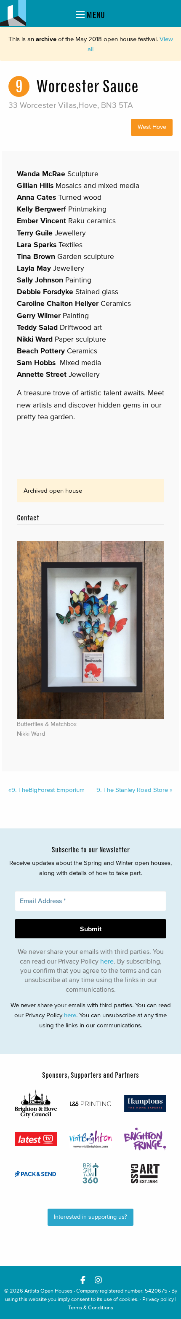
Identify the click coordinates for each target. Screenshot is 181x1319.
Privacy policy (158, 1299)
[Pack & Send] (36, 1173)
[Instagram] (98, 1280)
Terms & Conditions (90, 1307)
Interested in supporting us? (90, 1217)
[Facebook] (83, 1280)
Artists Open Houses (48, 1291)
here (107, 961)
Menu (95, 14)
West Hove (152, 127)
